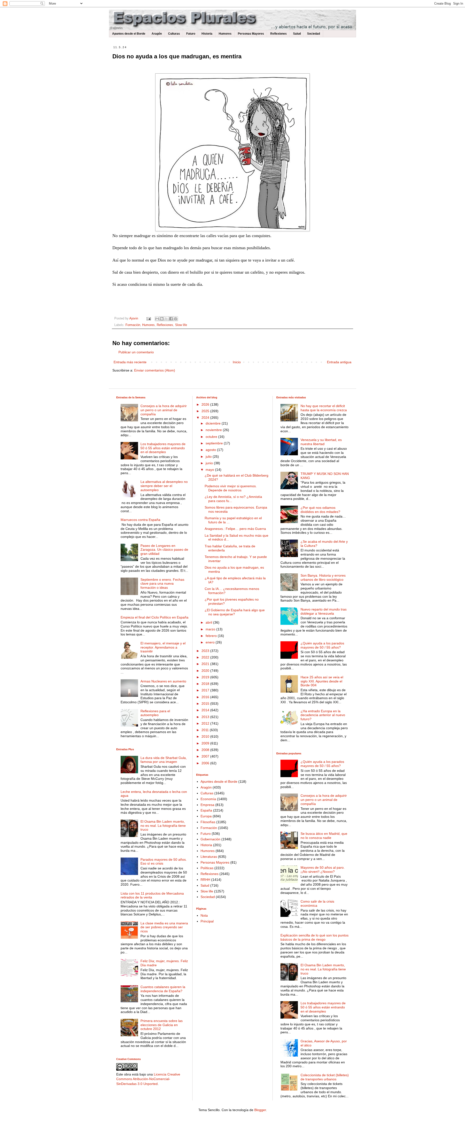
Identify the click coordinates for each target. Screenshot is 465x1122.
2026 (206, 404)
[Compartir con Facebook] (171, 318)
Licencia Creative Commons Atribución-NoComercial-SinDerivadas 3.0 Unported (148, 1079)
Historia (207, 33)
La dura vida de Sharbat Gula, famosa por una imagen (163, 760)
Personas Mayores (251, 33)
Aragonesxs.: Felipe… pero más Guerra (235, 529)
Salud (297, 33)
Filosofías (208, 822)
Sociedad (313, 33)
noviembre (214, 430)
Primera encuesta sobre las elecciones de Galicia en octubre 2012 (161, 1025)
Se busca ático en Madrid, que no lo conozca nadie (324, 836)
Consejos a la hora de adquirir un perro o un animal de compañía (163, 410)
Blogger (260, 1110)
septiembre (215, 443)
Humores (225, 33)
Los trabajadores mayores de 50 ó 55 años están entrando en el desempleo (163, 448)
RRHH (205, 880)
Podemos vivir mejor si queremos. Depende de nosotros (231, 488)
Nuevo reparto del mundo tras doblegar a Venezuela (324, 611)
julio (209, 456)
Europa (206, 816)
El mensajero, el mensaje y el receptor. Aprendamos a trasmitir (163, 647)
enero (211, 642)
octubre (212, 437)
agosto (211, 450)
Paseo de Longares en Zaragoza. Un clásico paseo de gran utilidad (164, 550)
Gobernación (210, 839)
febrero (212, 636)
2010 (206, 736)
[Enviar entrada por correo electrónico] (148, 318)
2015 (206, 703)
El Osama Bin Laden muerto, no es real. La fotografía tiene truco (163, 826)
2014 (206, 710)
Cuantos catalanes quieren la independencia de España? (162, 989)
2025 (206, 411)
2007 (206, 756)
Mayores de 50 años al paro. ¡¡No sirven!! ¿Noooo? (323, 870)
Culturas (174, 33)
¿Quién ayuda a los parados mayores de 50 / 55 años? (322, 645)
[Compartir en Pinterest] (175, 318)
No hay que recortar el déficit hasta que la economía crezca (324, 408)
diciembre (214, 423)
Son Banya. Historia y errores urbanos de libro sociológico (323, 577)
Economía (208, 799)
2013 (206, 717)
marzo (211, 629)
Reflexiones (278, 33)
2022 (206, 657)
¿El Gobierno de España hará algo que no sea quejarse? (235, 612)
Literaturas (209, 857)
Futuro (190, 33)
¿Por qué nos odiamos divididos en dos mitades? (320, 510)
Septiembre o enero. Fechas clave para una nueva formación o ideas (162, 584)
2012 (206, 723)
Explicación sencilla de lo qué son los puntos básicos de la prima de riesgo (314, 937)
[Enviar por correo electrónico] (157, 318)
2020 (206, 671)
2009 (206, 743)
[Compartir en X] (166, 318)
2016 (206, 697)
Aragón (157, 33)
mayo (210, 470)
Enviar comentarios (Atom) (154, 370)
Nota (204, 915)
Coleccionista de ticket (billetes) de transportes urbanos (325, 1077)
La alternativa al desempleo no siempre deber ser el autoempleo (164, 486)
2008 (206, 750)
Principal (207, 921)
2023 (206, 651)
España (206, 810)
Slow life (181, 325)
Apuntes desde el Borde (128, 33)
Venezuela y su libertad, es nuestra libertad (321, 442)
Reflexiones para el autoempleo (155, 713)
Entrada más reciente (130, 362)
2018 (206, 684)
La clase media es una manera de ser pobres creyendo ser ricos (164, 927)
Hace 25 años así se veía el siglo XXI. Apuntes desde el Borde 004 (322, 681)
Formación (132, 325)
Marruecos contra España (140, 520)
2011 (206, 730)
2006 (206, 763)
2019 (206, 677)
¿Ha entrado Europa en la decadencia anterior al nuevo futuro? (323, 715)
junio (210, 463)
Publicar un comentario (136, 352)
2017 (206, 690)
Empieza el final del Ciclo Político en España (154, 617)
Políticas (207, 868)
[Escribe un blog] (161, 318)
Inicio (237, 362)
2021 (206, 664)
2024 (206, 417)
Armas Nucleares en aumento (163, 681)
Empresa (207, 805)
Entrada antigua (339, 362)
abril (209, 622)
